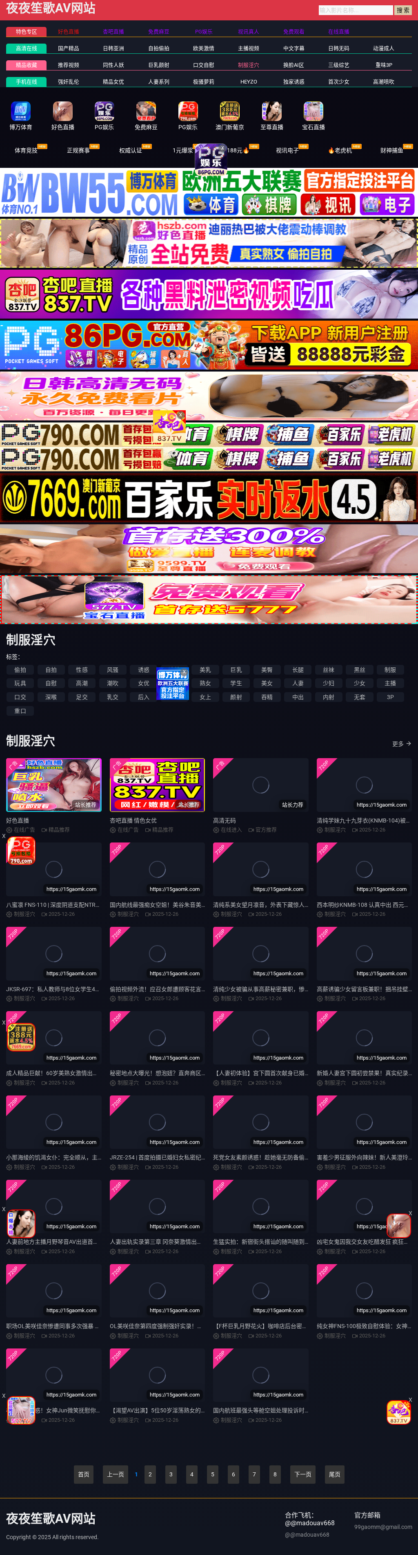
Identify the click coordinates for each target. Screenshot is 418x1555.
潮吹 (112, 683)
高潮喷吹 (383, 82)
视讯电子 (287, 150)
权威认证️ (130, 150)
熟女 (205, 683)
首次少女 (338, 82)
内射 (328, 697)
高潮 (81, 683)
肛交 (174, 697)
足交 (81, 697)
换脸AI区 (293, 65)
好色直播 (17, 820)
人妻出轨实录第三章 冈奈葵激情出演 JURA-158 (169, 1241)
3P (390, 697)
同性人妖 (113, 65)
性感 (81, 669)
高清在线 (26, 48)
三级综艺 (338, 65)
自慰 (51, 683)
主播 (390, 683)
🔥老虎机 (340, 150)
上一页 (115, 1474)
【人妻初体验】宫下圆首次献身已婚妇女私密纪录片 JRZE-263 (292, 1073)
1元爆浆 (183, 150)
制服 (390, 669)
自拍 (51, 669)
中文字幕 (294, 48)
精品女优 (113, 82)
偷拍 (20, 669)
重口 (20, 711)
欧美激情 (203, 48)
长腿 (298, 669)
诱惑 (143, 669)
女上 (205, 697)
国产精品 (68, 48)
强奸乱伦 (68, 82)
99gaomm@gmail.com (383, 1527)
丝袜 (328, 669)
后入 (143, 697)
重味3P (384, 65)
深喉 (51, 697)
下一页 (302, 1474)
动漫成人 (383, 48)
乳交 (112, 697)
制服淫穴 (248, 65)
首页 (83, 1474)
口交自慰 (203, 65)
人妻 (298, 683)
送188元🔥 (235, 150)
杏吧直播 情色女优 (133, 820)
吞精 (267, 697)
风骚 (112, 669)
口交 (20, 697)
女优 (143, 683)
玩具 (20, 683)
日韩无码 (338, 48)
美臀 (267, 669)
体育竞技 (26, 150)
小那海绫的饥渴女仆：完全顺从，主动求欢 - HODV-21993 (79, 1157)
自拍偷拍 (158, 48)
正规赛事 (78, 150)
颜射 (236, 697)
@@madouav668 (307, 1534)
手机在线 (26, 82)
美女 (267, 683)
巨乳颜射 (158, 65)
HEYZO (248, 82)
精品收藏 (26, 65)
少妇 (328, 683)
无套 (359, 697)
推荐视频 (68, 65)
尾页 (334, 1474)
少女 (359, 683)
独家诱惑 (294, 82)
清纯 (174, 669)
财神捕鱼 (391, 150)
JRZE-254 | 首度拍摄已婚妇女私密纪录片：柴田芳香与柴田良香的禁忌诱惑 (204, 1157)
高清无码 (224, 820)
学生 (236, 683)
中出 (298, 697)
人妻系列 (158, 82)
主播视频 (248, 48)
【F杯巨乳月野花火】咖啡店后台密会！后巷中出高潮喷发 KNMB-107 (300, 1326)
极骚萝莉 (203, 82)
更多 (398, 744)
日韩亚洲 (113, 48)
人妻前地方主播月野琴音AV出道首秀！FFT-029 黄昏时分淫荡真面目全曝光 (100, 1241)
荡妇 (174, 683)
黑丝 (359, 669)
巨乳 (236, 669)
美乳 (205, 669)
